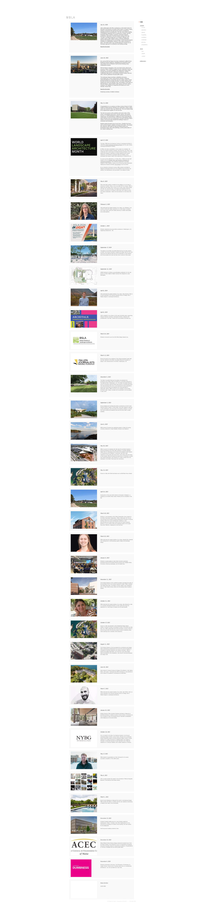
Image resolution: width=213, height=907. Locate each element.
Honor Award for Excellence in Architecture (110, 673)
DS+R (127, 406)
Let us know (118, 164)
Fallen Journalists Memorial (115, 250)
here (124, 564)
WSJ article (102, 410)
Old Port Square (124, 186)
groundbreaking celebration (119, 272)
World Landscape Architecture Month (114, 145)
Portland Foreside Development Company (118, 519)
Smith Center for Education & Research (120, 495)
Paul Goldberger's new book (108, 408)
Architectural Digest (127, 800)
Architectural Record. (105, 715)
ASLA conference (118, 229)
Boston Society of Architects (122, 627)
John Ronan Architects (110, 252)
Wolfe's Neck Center (112, 496)
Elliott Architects (119, 628)
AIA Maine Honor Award (126, 473)
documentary (119, 191)
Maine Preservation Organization (109, 518)
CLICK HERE (103, 886)
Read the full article (105, 46)
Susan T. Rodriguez (110, 671)
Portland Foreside (104, 821)
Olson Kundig (111, 713)
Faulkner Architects (120, 713)
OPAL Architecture (121, 671)
